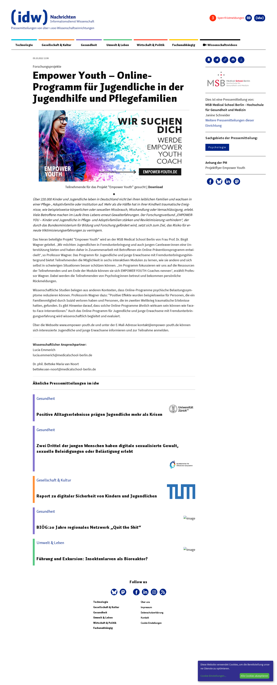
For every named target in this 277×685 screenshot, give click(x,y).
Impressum (146, 607)
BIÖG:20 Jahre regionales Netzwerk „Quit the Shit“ (89, 527)
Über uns (145, 602)
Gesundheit (89, 45)
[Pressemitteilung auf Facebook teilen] (210, 181)
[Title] (225, 60)
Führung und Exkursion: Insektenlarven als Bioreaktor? (92, 559)
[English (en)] (248, 18)
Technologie (24, 45)
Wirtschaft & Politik (151, 45)
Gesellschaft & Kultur (56, 45)
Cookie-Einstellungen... (213, 675)
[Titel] (208, 60)
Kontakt (145, 617)
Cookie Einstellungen (151, 622)
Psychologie (217, 147)
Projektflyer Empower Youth (225, 168)
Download (155, 187)
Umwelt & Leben (117, 45)
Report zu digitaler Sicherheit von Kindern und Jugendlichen (97, 496)
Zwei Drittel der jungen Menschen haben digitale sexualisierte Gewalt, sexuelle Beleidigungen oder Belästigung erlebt (107, 448)
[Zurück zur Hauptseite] (259, 18)
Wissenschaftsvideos (221, 45)
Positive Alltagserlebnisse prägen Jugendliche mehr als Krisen (99, 414)
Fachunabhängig (183, 45)
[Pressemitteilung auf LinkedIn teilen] (228, 181)
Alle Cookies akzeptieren (254, 675)
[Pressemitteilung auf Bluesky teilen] (219, 181)
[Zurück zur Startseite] (52, 19)
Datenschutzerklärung (152, 612)
